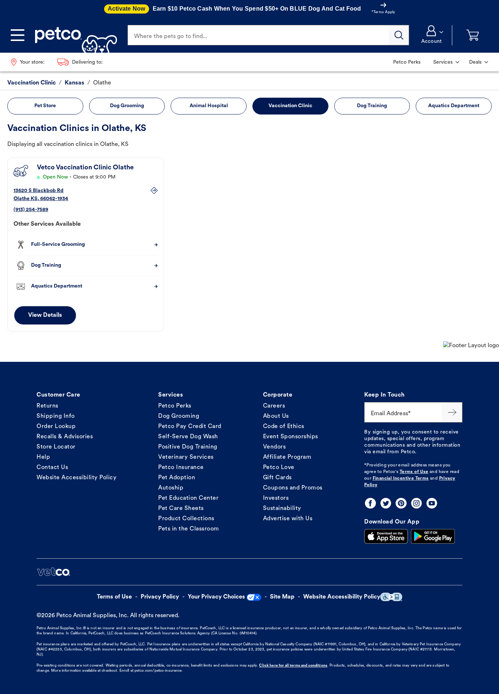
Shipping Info (56, 416)
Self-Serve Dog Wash (188, 437)
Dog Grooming (178, 416)
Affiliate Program (287, 457)
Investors (276, 498)
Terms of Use (414, 472)
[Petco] (73, 35)
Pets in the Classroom (188, 529)
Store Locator (56, 447)
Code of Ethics (283, 426)
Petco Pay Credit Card (189, 426)
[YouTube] (432, 503)
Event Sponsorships (290, 437)
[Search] (399, 35)
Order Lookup (56, 426)
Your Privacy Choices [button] (216, 597)
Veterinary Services (186, 457)
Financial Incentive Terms (401, 478)
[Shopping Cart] (472, 35)
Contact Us (52, 467)
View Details (45, 315)
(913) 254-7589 (31, 210)
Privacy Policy (160, 597)
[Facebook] (370, 503)
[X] (386, 503)
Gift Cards (277, 478)
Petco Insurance (181, 467)
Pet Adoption (176, 478)
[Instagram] (416, 503)
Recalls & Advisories (65, 437)
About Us (276, 416)
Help (43, 457)
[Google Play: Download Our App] (433, 536)
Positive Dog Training (187, 447)
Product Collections (186, 519)
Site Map (282, 597)
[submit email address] (452, 412)
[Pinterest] (401, 503)
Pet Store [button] (45, 106)
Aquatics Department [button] (453, 106)
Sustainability (282, 508)
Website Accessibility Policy (77, 478)
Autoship (170, 488)
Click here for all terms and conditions (293, 666)
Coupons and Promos (293, 488)
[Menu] (17, 35)
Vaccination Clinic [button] (290, 106)
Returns (47, 406)
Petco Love (278, 467)
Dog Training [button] (372, 106)
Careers (274, 406)
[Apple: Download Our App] (386, 536)
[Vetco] (53, 572)
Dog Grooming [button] (127, 106)
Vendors (274, 447)
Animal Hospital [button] (209, 106)
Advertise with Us (288, 519)
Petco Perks (174, 406)
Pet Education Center (188, 498)
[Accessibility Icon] (391, 597)
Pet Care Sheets (181, 508)
